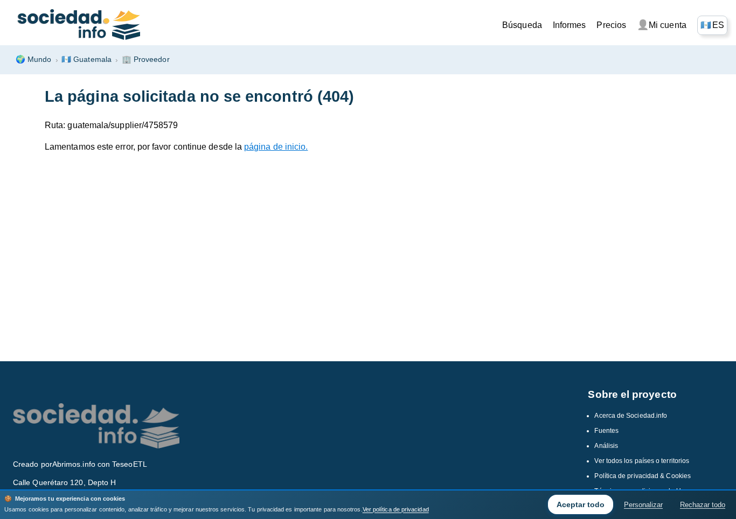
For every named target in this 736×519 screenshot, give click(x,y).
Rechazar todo (702, 505)
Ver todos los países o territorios (641, 461)
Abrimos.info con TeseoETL (99, 464)
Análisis (606, 446)
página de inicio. (276, 146)
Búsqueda (522, 25)
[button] (712, 25)
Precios (611, 25)
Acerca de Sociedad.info (630, 415)
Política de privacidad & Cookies (642, 476)
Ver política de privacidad (396, 509)
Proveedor (146, 59)
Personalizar (643, 505)
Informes (569, 25)
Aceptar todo (581, 504)
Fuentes (606, 430)
